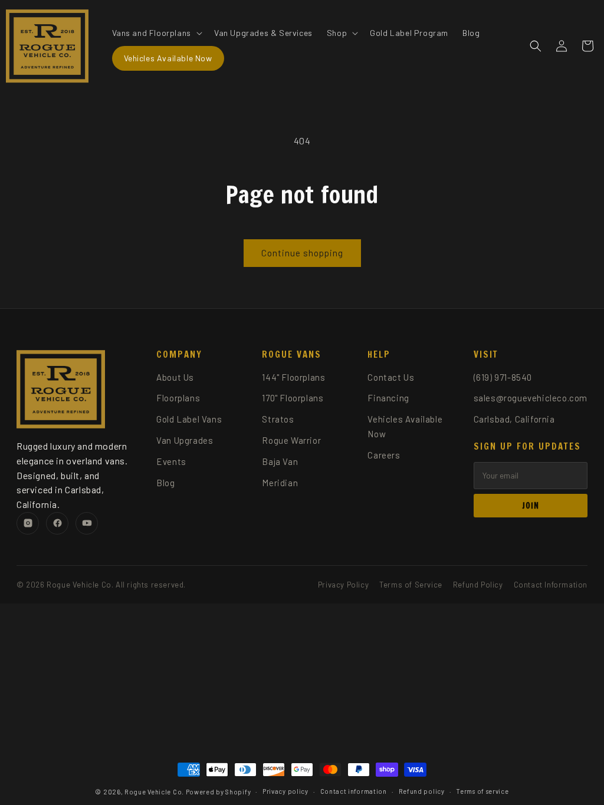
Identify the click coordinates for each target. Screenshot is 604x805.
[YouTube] (87, 523)
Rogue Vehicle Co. (154, 792)
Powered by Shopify (218, 792)
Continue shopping (302, 253)
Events (171, 461)
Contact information (353, 791)
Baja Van (280, 461)
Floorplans (178, 397)
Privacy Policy (343, 584)
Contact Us (390, 377)
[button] (156, 33)
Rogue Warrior (291, 440)
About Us (175, 377)
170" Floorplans (292, 397)
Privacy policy (285, 791)
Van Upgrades (184, 440)
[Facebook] (57, 523)
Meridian (280, 482)
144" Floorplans (293, 377)
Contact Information (550, 584)
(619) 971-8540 (503, 377)
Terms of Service (410, 584)
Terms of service (482, 791)
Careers (383, 455)
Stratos (278, 419)
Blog (165, 482)
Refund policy (422, 791)
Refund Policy (478, 584)
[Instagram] (28, 523)
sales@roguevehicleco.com (530, 397)
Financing (388, 397)
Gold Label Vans (189, 419)
